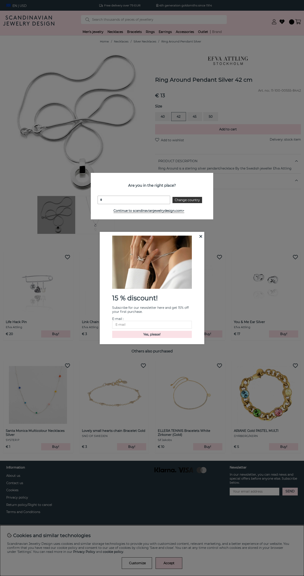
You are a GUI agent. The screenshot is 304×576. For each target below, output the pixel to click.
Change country (187, 200)
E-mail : (118, 319)
